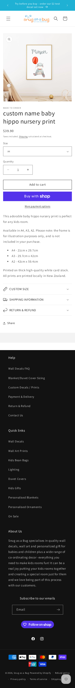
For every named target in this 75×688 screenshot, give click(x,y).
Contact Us (15, 415)
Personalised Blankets (23, 497)
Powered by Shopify (40, 672)
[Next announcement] (67, 5)
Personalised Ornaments (25, 507)
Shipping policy (60, 679)
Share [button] (11, 323)
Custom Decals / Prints (23, 387)
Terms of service (38, 679)
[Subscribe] (58, 610)
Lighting (13, 469)
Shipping (23, 136)
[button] (8, 18)
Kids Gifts (14, 488)
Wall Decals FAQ (19, 368)
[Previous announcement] (7, 5)
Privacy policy (18, 679)
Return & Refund (19, 406)
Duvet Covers (17, 479)
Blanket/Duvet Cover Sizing (26, 378)
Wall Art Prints (18, 451)
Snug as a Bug (22, 672)
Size (5, 143)
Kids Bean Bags (18, 460)
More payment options (37, 206)
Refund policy (62, 672)
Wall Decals (16, 441)
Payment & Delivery (21, 397)
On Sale (13, 516)
